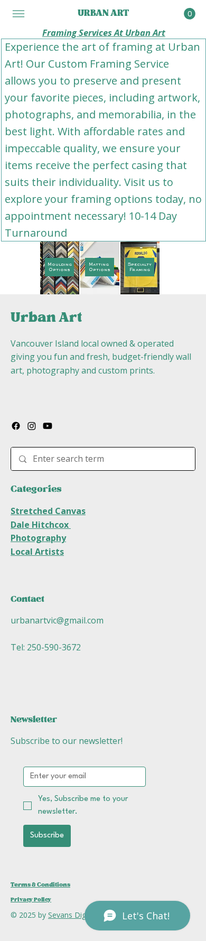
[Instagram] (31, 426)
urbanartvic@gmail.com (57, 620)
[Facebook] (16, 426)
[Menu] (18, 13)
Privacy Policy (31, 899)
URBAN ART (103, 13)
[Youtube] (47, 426)
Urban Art (46, 317)
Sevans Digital (73, 915)
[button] (189, 14)
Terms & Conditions (40, 885)
